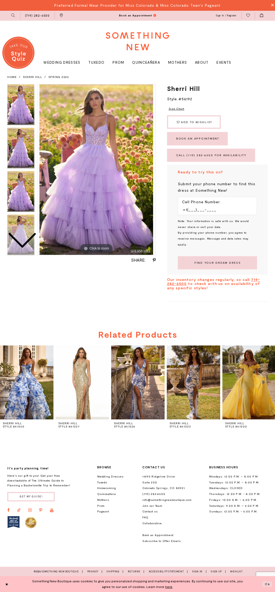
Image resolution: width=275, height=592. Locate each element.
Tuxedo (102, 482)
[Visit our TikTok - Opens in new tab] (19, 510)
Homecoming (106, 488)
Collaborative (152, 523)
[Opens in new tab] (13, 522)
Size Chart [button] (176, 108)
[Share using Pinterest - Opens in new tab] (154, 260)
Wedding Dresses (110, 476)
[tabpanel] (96, 169)
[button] (13, 16)
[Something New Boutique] (137, 41)
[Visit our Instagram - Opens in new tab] (30, 510)
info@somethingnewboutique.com (167, 499)
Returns (134, 571)
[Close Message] (271, 5)
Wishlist (236, 571)
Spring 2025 (58, 77)
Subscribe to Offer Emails (161, 541)
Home (12, 77)
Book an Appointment (197, 138)
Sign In (197, 571)
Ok (267, 584)
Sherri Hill (32, 77)
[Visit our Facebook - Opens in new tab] (8, 510)
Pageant (103, 511)
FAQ (145, 517)
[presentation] (82, 382)
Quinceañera (106, 493)
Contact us (150, 511)
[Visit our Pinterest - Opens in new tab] (40, 510)
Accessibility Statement (166, 571)
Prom (101, 505)
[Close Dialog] (7, 584)
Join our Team (152, 505)
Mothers (103, 499)
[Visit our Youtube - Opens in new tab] (51, 510)
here (168, 587)
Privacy (92, 571)
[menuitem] (13, 16)
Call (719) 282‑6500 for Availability (211, 155)
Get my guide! (31, 496)
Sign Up (216, 571)
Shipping (113, 571)
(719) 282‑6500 (153, 493)
